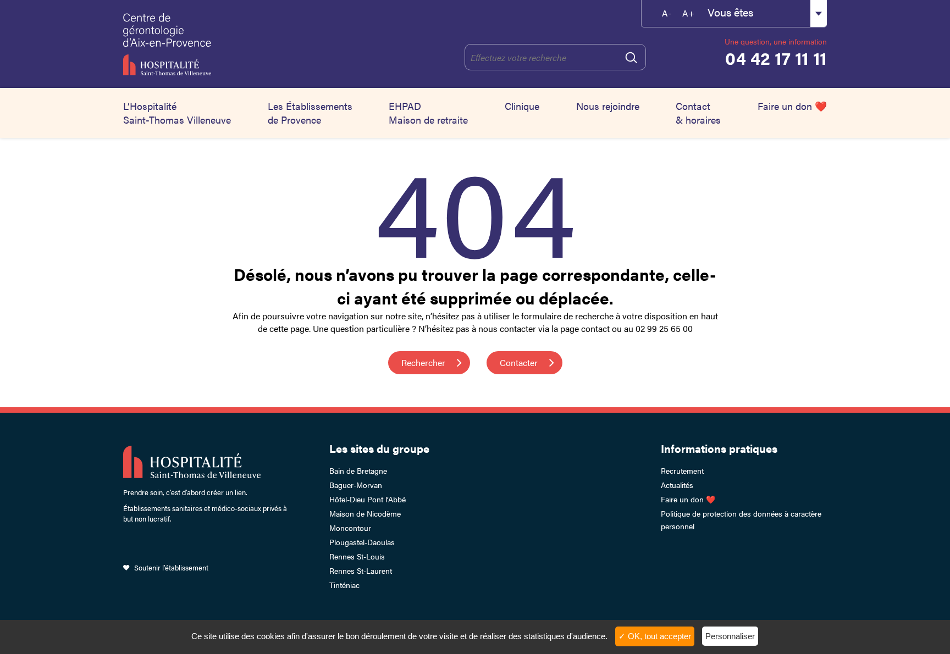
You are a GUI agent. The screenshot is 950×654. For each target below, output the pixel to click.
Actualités (677, 484)
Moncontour (350, 527)
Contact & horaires (698, 112)
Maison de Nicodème (365, 513)
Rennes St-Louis (357, 556)
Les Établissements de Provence (310, 112)
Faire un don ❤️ (792, 106)
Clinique (522, 106)
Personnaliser (730, 636)
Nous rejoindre (607, 106)
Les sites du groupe (379, 448)
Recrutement (682, 470)
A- (666, 13)
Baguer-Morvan (355, 484)
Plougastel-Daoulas (362, 541)
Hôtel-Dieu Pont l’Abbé (367, 499)
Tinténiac (344, 584)
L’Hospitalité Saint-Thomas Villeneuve (177, 112)
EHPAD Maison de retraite (428, 112)
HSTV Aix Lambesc (220, 44)
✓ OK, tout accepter (654, 636)
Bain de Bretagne (358, 470)
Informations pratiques (719, 448)
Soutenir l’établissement (171, 567)
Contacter (519, 362)
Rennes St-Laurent (360, 570)
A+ (688, 13)
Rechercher (423, 362)
